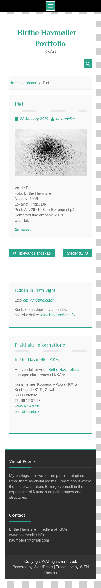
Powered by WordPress (32, 567)
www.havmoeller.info (57, 315)
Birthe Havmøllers (63, 369)
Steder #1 (75, 253)
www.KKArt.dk (27, 406)
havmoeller (65, 119)
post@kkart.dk (27, 411)
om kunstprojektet (38, 300)
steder (26, 230)
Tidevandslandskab (34, 253)
